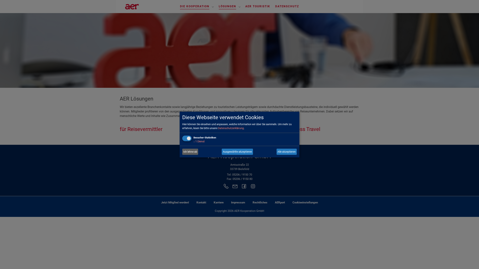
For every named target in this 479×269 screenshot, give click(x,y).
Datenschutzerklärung (231, 128)
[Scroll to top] (470, 260)
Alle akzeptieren (286, 151)
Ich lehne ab (190, 151)
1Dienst (199, 141)
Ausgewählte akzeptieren (237, 151)
